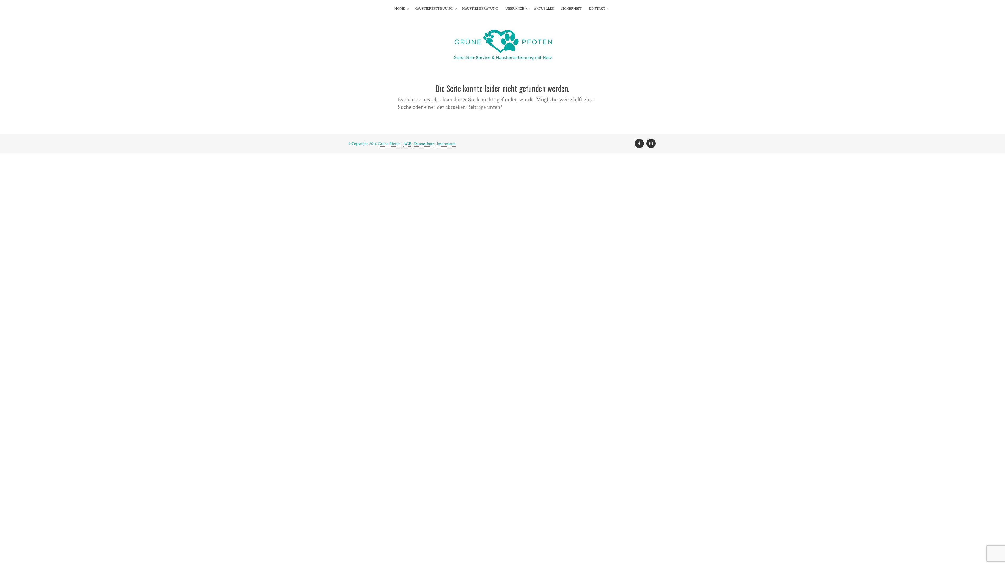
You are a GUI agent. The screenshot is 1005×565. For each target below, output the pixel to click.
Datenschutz (424, 143)
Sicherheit (571, 8)
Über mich (514, 8)
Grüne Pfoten (389, 143)
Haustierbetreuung (433, 8)
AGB (407, 143)
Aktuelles (544, 8)
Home (399, 8)
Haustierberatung (480, 8)
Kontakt (597, 8)
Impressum (446, 143)
